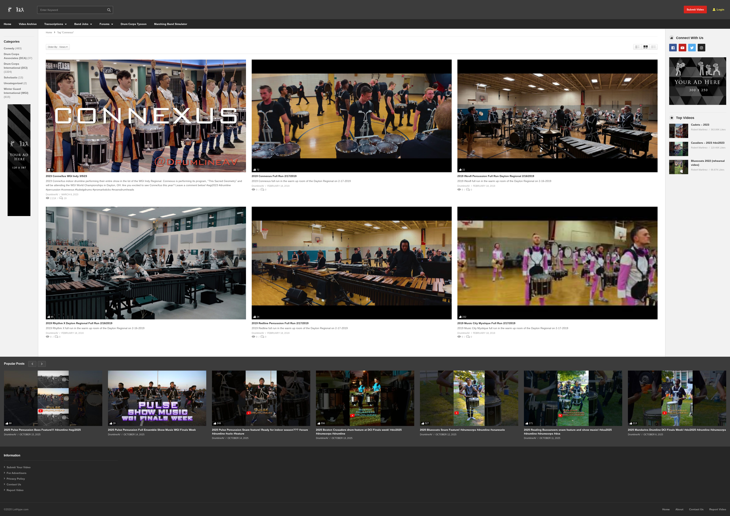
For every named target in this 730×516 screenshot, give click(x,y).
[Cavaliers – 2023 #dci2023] (678, 149)
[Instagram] (701, 47)
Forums (105, 24)
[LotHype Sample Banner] (19, 215)
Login (720, 9)
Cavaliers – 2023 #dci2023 (707, 142)
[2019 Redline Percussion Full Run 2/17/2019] (352, 263)
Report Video (15, 490)
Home (7, 24)
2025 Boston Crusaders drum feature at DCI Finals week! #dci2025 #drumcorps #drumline (359, 431)
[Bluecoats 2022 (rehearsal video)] (678, 167)
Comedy (9, 48)
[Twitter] (692, 47)
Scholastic (11, 77)
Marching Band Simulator (170, 24)
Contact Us (14, 484)
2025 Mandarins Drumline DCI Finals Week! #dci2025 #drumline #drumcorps (677, 429)
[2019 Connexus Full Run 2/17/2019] (352, 116)
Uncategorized (13, 83)
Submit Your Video (19, 467)
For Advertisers (16, 473)
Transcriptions (54, 24)
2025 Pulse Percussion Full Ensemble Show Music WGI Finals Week (152, 429)
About (679, 509)
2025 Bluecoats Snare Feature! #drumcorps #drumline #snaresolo (462, 429)
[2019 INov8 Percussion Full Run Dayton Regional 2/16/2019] (557, 116)
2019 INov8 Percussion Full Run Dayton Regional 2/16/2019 (495, 176)
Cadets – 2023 (700, 124)
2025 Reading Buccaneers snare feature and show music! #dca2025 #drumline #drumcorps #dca (568, 431)
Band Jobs (81, 24)
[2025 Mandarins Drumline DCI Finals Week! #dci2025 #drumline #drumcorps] (677, 398)
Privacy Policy (16, 478)
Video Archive (28, 24)
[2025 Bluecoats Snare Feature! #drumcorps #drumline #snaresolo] (469, 398)
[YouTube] (682, 47)
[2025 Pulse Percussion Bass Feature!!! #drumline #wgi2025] (53, 398)
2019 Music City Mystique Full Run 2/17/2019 (486, 323)
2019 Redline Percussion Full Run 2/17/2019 (280, 323)
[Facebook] (673, 47)
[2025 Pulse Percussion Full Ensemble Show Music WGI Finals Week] (157, 398)
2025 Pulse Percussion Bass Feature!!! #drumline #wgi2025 (42, 429)
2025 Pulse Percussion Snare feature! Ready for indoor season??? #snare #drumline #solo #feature (260, 431)
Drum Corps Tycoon (134, 24)
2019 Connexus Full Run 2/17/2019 (274, 176)
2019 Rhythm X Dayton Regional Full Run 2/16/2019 (79, 323)
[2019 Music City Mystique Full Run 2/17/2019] (557, 263)
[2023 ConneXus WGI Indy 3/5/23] (146, 116)
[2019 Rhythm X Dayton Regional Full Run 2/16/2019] (146, 263)
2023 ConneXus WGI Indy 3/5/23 (66, 176)
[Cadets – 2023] (678, 131)
